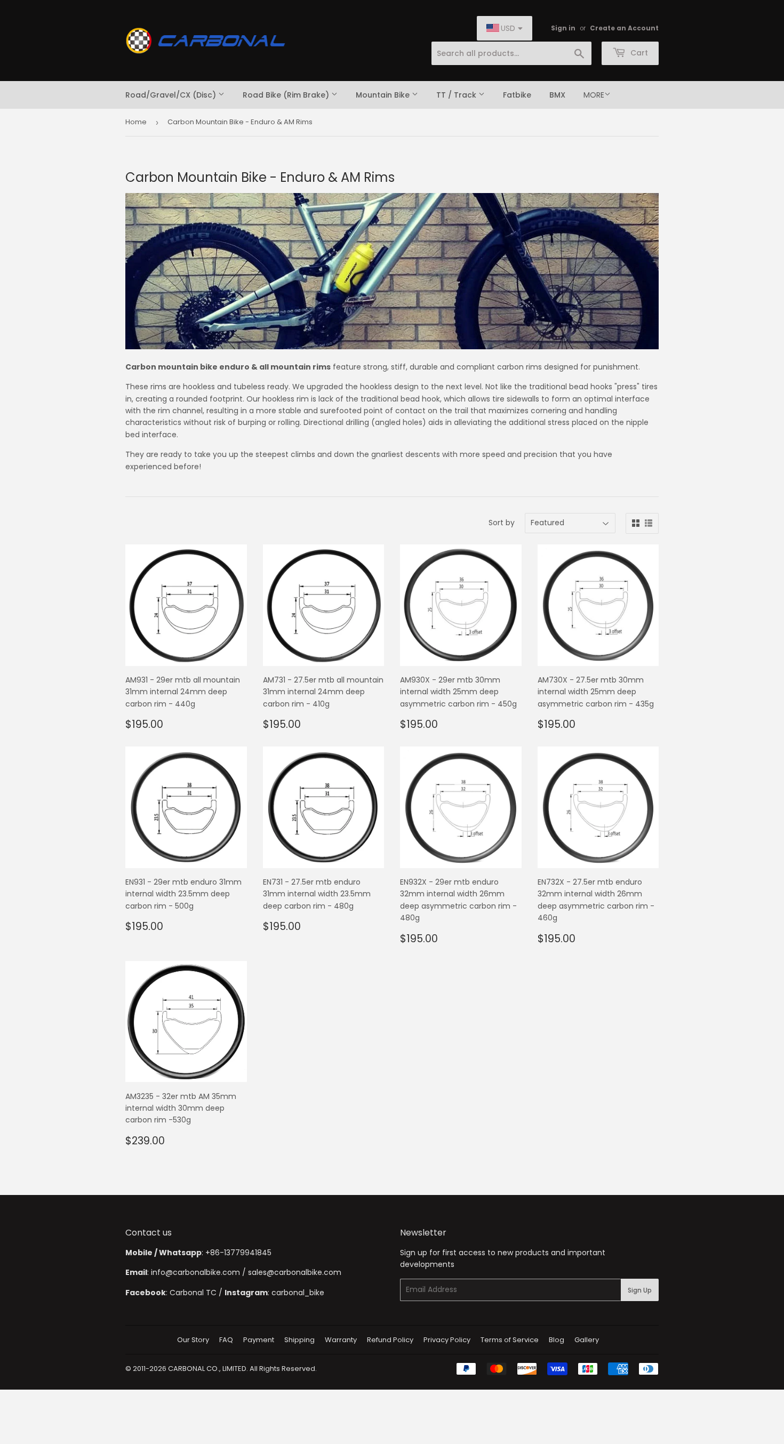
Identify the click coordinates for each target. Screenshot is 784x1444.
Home (136, 122)
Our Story (193, 1340)
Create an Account (624, 28)
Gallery (586, 1340)
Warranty (341, 1340)
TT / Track (457, 95)
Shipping (299, 1340)
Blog (556, 1340)
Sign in (563, 28)
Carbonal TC (193, 1292)
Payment (258, 1340)
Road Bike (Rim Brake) (287, 95)
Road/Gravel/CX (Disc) (171, 95)
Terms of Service (510, 1340)
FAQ (226, 1340)
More (593, 95)
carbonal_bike (297, 1292)
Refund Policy (390, 1340)
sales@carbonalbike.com (294, 1272)
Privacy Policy (446, 1340)
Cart (638, 52)
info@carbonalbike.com (195, 1272)
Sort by (502, 522)
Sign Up (640, 1290)
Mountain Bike (384, 95)
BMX (557, 95)
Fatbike (517, 95)
